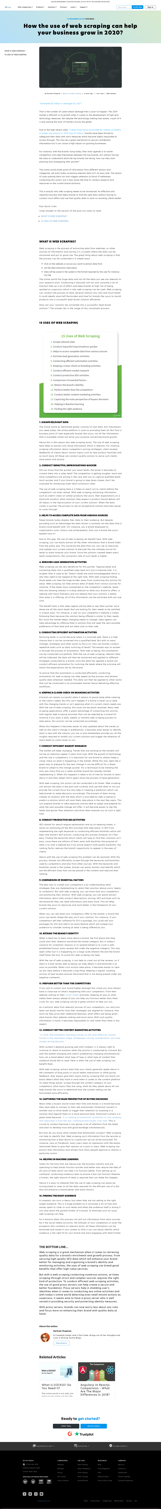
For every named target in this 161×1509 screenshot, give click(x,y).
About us (121, 1465)
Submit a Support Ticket (31, 1468)
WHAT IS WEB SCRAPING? (54, 216)
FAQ (99, 1473)
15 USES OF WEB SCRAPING (55, 221)
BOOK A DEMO (94, 1426)
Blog (99, 1465)
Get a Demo (61, 1477)
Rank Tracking (83, 1465)
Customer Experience (125, 1481)
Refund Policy (119, 1501)
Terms (86, 1501)
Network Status (103, 1477)
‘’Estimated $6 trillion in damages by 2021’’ (60, 103)
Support (83, 7)
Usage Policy (107, 1501)
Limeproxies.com (43, 1501)
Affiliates (60, 1469)
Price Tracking (83, 1473)
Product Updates (124, 1477)
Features (60, 1465)
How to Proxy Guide (105, 1481)
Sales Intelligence (84, 1469)
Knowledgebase (104, 1469)
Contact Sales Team (30, 1471)
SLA (135, 1501)
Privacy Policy (95, 1501)
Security (129, 1501)
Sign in (150, 7)
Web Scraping (83, 1477)
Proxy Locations (63, 1481)
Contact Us (122, 1469)
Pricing (59, 1473)
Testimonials (122, 1473)
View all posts (61, 1343)
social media (72, 995)
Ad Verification (83, 1481)
